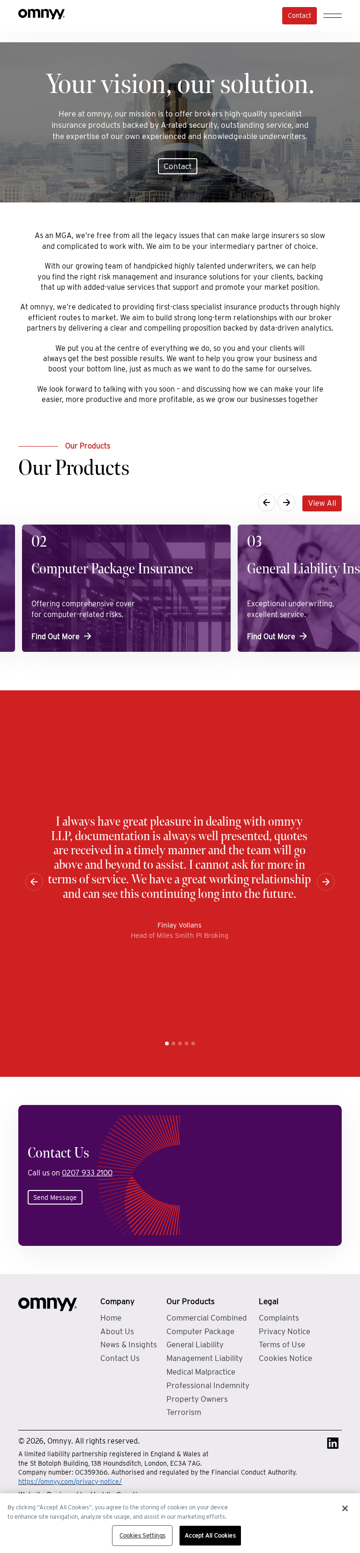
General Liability (195, 1344)
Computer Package (200, 1331)
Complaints (279, 1317)
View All (322, 503)
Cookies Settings (142, 1535)
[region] (180, 1523)
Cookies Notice (285, 1358)
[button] (167, 1043)
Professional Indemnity (207, 1385)
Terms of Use (282, 1344)
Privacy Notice (284, 1331)
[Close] (345, 1508)
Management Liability (204, 1358)
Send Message (55, 1197)
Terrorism (183, 1412)
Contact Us (120, 1358)
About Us (117, 1331)
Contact (299, 15)
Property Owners (197, 1399)
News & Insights (128, 1344)
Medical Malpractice (200, 1371)
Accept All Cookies (210, 1535)
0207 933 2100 (87, 1172)
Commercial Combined (206, 1317)
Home (110, 1317)
